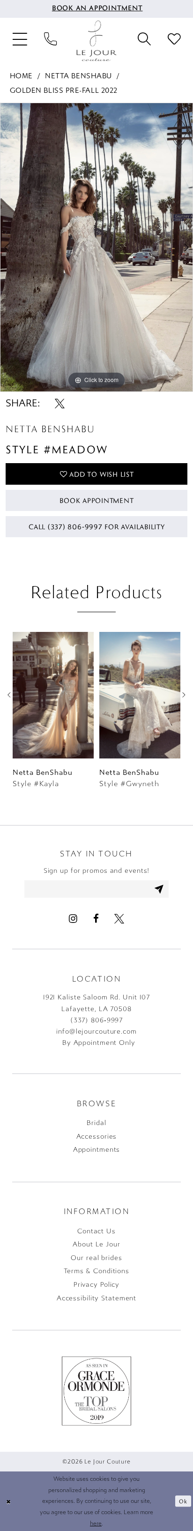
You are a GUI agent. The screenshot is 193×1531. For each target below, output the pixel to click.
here (96, 1523)
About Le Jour (96, 1244)
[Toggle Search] (144, 40)
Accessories (96, 1137)
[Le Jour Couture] (96, 40)
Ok (183, 1501)
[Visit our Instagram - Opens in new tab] (73, 918)
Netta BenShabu (78, 76)
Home (21, 76)
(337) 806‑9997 (96, 1020)
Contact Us (96, 1231)
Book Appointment (96, 500)
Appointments (96, 1150)
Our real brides (96, 1258)
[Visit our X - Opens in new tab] (118, 918)
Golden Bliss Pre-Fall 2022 (64, 90)
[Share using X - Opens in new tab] (59, 403)
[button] (20, 41)
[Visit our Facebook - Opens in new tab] (95, 918)
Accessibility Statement (96, 1298)
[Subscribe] (159, 889)
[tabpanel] (96, 247)
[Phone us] (51, 40)
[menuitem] (96, 9)
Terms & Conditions (96, 1271)
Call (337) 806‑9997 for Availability (97, 526)
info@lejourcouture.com (96, 1032)
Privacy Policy (96, 1285)
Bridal (96, 1123)
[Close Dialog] (8, 1501)
